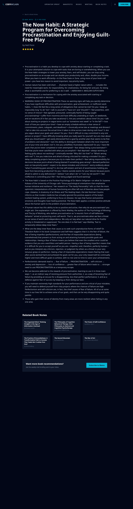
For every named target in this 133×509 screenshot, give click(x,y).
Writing (88, 4)
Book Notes (101, 4)
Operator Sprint (52, 4)
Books (79, 4)
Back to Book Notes (31, 14)
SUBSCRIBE (124, 4)
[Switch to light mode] (115, 4)
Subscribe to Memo (97, 365)
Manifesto (68, 4)
